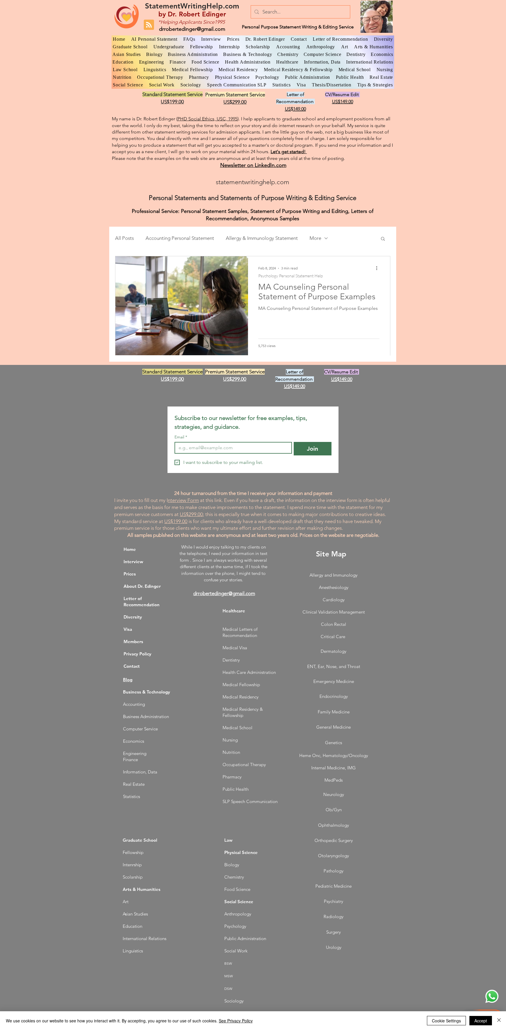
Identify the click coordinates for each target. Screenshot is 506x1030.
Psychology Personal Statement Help (290, 275)
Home (130, 549)
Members (133, 641)
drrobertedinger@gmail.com (192, 29)
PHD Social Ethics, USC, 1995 (207, 119)
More (315, 238)
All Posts (124, 238)
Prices (130, 574)
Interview (133, 561)
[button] (383, 239)
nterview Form (183, 500)
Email (181, 437)
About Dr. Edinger (142, 586)
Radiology (333, 916)
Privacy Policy (137, 654)
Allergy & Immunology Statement (262, 238)
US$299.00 (191, 514)
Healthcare (234, 611)
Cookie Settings (446, 1021)
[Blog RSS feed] (149, 25)
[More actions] (378, 268)
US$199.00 (175, 521)
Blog (127, 679)
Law (228, 840)
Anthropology (237, 914)
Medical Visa (235, 647)
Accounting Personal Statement (180, 238)
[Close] (498, 1020)
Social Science (238, 901)
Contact (132, 666)
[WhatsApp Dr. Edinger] (492, 996)
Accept (480, 1021)
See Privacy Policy (236, 1021)
